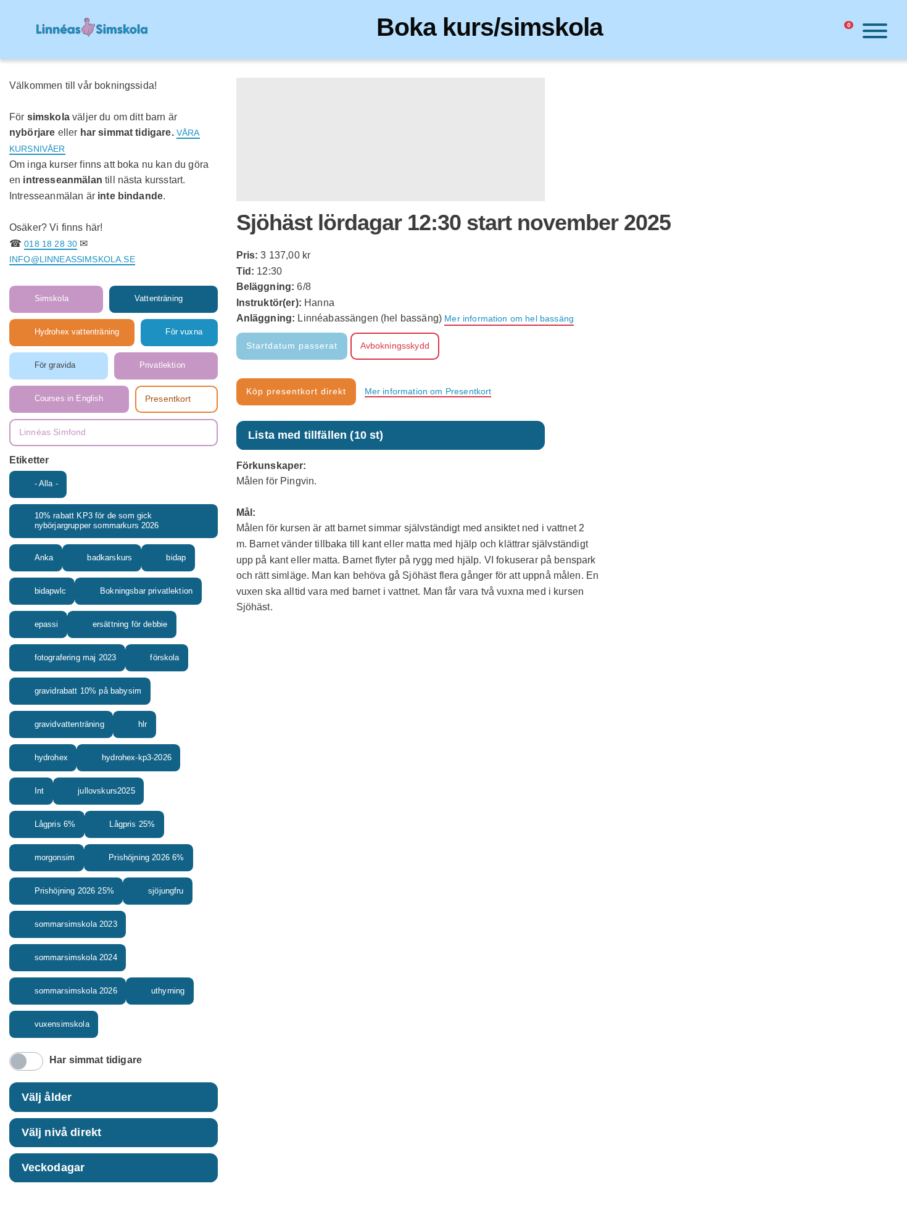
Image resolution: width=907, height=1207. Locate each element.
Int (39, 791)
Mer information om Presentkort (428, 391)
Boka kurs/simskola (489, 27)
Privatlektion (162, 365)
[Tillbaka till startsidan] (26, 29)
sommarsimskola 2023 (76, 924)
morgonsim (55, 857)
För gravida (55, 365)
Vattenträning (159, 298)
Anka (44, 558)
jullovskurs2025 (106, 791)
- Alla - (46, 483)
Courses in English (69, 398)
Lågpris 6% (55, 824)
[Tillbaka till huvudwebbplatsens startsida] (91, 29)
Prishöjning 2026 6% (146, 857)
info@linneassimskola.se (72, 259)
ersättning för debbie (130, 624)
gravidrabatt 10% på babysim (88, 691)
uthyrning (167, 991)
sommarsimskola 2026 (76, 991)
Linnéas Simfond (52, 432)
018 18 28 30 (50, 244)
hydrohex (51, 757)
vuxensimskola (62, 1024)
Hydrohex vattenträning (77, 332)
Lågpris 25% (132, 824)
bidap (176, 558)
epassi (47, 624)
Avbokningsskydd (394, 345)
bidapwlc (50, 591)
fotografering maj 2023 (76, 657)
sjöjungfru (166, 891)
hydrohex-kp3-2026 (137, 757)
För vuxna (183, 332)
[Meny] (871, 33)
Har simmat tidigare (95, 1060)
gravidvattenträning (69, 724)
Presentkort (168, 399)
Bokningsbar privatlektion (146, 591)
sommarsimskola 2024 (76, 957)
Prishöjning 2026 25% (74, 891)
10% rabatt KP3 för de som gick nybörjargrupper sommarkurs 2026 (97, 521)
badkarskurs (109, 558)
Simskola (51, 298)
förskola (164, 657)
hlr (142, 724)
